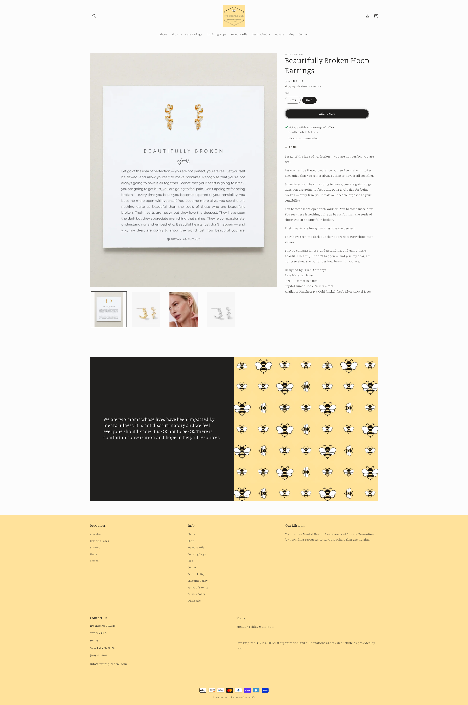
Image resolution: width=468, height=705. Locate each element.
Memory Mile (196, 547)
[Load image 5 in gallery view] (221, 309)
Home (94, 554)
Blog (190, 560)
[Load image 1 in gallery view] (109, 309)
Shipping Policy (197, 580)
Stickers (95, 547)
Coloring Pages (99, 540)
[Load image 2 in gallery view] (146, 309)
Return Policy (196, 574)
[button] (94, 16)
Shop (191, 540)
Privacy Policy (196, 594)
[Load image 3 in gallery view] (183, 309)
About (191, 534)
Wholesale (194, 600)
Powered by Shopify (245, 697)
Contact (192, 567)
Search (94, 560)
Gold (309, 99)
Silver (292, 99)
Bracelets (96, 534)
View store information (304, 138)
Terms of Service (198, 587)
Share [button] (293, 146)
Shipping (290, 86)
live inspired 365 (228, 697)
